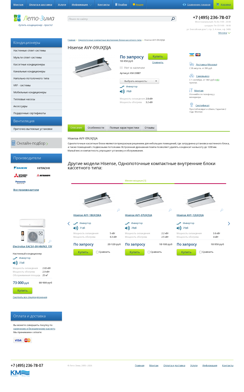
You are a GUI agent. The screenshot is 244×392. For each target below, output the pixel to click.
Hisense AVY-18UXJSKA (87, 215)
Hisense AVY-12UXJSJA (190, 215)
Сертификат (203, 105)
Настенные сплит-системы (29, 50)
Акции (139, 4)
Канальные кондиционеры (29, 71)
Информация (80, 4)
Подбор (122, 4)
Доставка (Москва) (206, 64)
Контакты (104, 4)
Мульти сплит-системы (27, 57)
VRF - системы (22, 85)
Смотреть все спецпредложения (30, 297)
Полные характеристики (124, 127)
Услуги (62, 4)
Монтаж (18, 4)
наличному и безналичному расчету (34, 328)
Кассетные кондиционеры (29, 64)
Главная (71, 40)
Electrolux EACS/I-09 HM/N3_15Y (32, 246)
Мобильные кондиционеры (29, 92)
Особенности (96, 127)
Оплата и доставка (40, 4)
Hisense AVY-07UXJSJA (138, 215)
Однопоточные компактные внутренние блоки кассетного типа (109, 40)
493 (217, 79)
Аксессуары (20, 106)
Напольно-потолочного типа (31, 78)
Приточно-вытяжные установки (32, 129)
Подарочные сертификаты (29, 113)
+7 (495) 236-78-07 (212, 17)
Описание (76, 127)
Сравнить (157, 62)
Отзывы (149, 127)
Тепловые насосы (24, 99)
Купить (158, 56)
